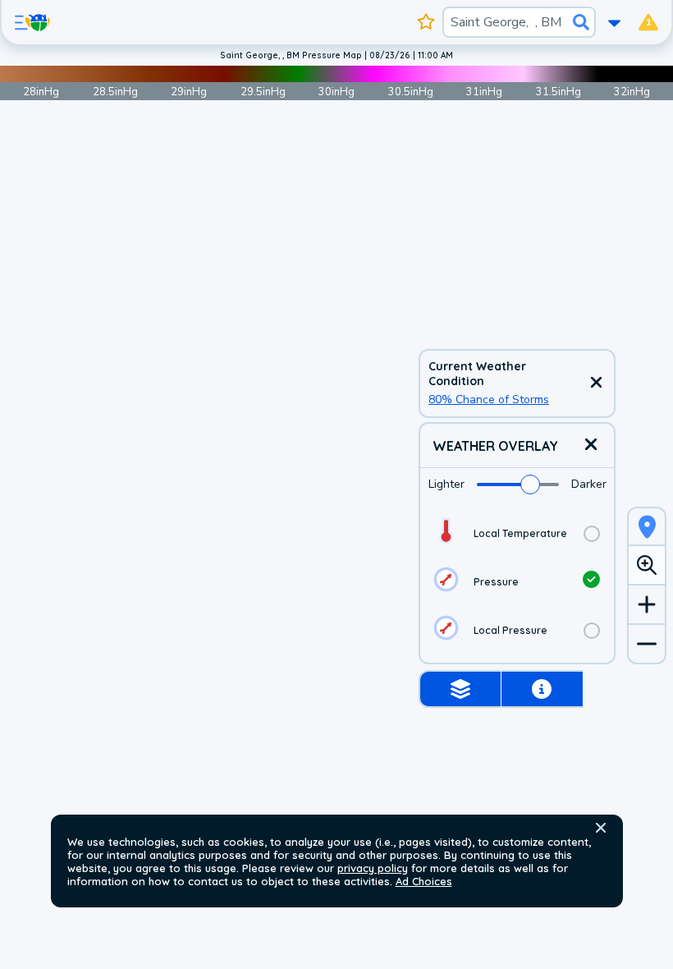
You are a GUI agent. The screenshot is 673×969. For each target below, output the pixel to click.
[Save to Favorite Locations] (426, 22)
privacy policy (372, 868)
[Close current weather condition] (596, 383)
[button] (601, 828)
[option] (517, 533)
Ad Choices (424, 881)
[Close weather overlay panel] (591, 445)
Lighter (446, 484)
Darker (589, 484)
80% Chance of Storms (488, 399)
